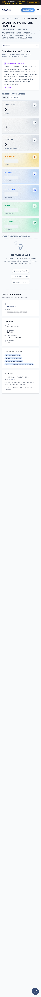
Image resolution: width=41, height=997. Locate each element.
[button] (20, 108)
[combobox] (20, 46)
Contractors (17, 18)
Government (6, 18)
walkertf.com (11, 306)
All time (5, 97)
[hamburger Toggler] (38, 10)
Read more (7, 87)
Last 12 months (14, 97)
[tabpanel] (20, 170)
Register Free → (33, 2)
